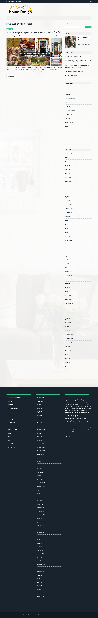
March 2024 (68, 177)
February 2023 (68, 204)
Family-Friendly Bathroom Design (73, 56)
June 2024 (67, 165)
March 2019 (68, 322)
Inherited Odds (83, 416)
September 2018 (69, 346)
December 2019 (69, 303)
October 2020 (68, 279)
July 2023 (67, 193)
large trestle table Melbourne (81, 427)
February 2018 (68, 374)
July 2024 (67, 161)
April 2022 (67, 232)
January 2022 (68, 244)
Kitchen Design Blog (78, 421)
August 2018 (68, 350)
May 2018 (67, 362)
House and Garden (28, 18)
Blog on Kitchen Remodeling (79, 404)
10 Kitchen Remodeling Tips (70, 397)
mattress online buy (85, 429)
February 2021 (68, 271)
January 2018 (68, 378)
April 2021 (67, 267)
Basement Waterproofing (71, 86)
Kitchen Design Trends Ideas (81, 423)
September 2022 (69, 216)
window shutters (68, 436)
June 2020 (67, 287)
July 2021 (67, 260)
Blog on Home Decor (78, 402)
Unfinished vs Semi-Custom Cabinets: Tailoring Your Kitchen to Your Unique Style (78, 60)
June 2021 (67, 263)
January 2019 (68, 330)
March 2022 (68, 236)
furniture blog (82, 408)
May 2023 (67, 197)
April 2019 (67, 319)
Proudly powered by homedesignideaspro (17, 614)
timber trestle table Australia (79, 433)
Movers (66, 130)
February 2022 (68, 240)
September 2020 (69, 283)
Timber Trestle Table (69, 433)
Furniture (71, 18)
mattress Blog (71, 429)
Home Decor (10, 29)
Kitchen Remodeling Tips (70, 427)
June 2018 (67, 358)
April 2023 (67, 200)
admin (9, 36)
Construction (68, 94)
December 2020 (69, 275)
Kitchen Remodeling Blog (75, 424)
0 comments (59, 36)
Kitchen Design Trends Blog (70, 423)
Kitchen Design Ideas (86, 421)
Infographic (73, 415)
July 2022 (67, 224)
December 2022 (69, 208)
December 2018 (69, 334)
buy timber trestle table (78, 406)
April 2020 (67, 291)
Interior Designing (69, 122)
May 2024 (67, 169)
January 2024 (68, 181)
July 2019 (67, 311)
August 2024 (68, 157)
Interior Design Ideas (75, 419)
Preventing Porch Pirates (71, 75)
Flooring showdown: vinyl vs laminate (74, 71)
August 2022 (68, 220)
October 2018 (68, 342)
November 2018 (69, 338)
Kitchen (53, 18)
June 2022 (67, 228)
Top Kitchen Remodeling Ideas (78, 434)
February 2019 (68, 326)
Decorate (85, 406)
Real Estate (67, 138)
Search (66, 24)
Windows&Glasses (42, 18)
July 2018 (67, 354)
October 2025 (68, 153)
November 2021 (69, 252)
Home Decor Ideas (77, 410)
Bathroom (61, 18)
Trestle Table (87, 434)
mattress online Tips (79, 431)
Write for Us (80, 18)
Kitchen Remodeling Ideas (85, 424)
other (66, 134)
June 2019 (67, 315)
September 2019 (69, 307)
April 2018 (67, 366)
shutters (84, 431)
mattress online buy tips (69, 431)
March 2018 (68, 370)
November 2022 (69, 212)
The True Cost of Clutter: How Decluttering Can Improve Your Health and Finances (77, 66)
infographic (67, 118)
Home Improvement (14, 18)
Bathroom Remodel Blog (81, 397)
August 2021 (68, 256)
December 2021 (69, 248)
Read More (11, 76)
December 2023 (69, 185)
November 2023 (69, 189)
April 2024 (67, 173)
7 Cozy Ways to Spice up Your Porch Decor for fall (34, 32)
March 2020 (68, 295)
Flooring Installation (70, 98)
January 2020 (68, 299)
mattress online (77, 429)
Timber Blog (88, 431)
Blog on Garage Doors (74, 400)
